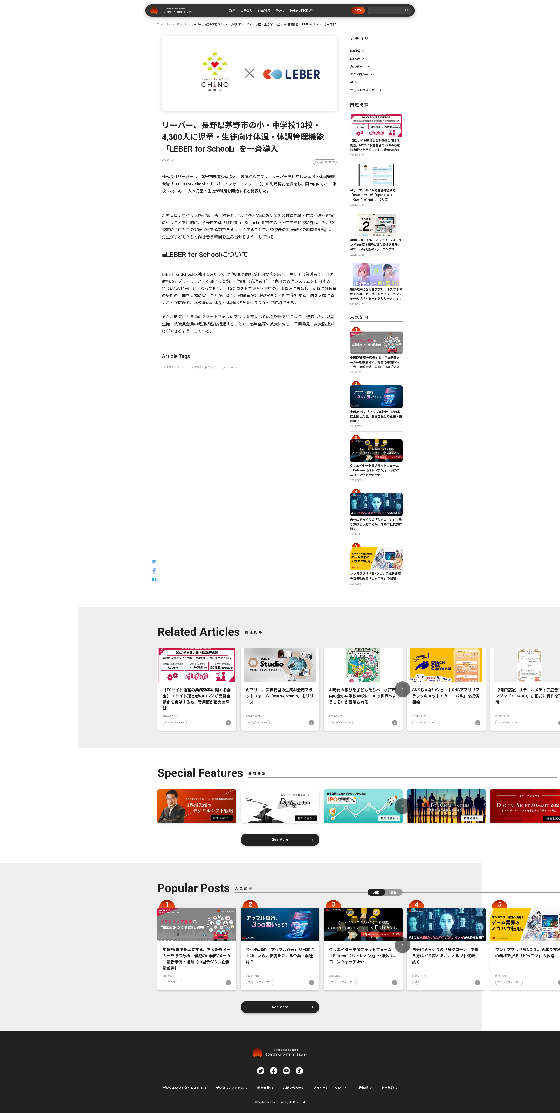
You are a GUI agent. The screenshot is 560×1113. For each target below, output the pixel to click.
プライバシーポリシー (328, 1087)
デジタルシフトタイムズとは (183, 1087)
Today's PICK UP (325, 162)
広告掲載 (362, 1087)
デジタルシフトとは (230, 1087)
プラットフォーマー (364, 90)
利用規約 (388, 1087)
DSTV (358, 10)
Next (402, 689)
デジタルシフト (175, 367)
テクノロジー (359, 74)
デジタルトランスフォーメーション (215, 367)
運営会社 (263, 1087)
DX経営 (355, 51)
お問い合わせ (292, 1087)
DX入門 (355, 59)
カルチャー (357, 66)
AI (351, 82)
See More (280, 839)
